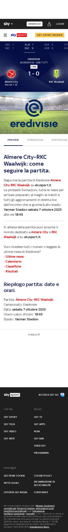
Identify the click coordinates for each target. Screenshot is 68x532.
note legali (11, 482)
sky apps (40, 424)
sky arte (9, 438)
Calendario (14, 261)
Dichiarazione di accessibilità (44, 483)
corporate (41, 492)
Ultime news (15, 256)
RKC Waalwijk (20, 185)
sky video (10, 431)
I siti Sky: (8, 409)
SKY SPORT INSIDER (50, 35)
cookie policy (43, 475)
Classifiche (13, 266)
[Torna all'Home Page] (19, 35)
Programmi (41, 452)
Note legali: (10, 467)
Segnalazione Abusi (39, 527)
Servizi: (38, 409)
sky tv (38, 417)
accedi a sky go (49, 394)
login (60, 23)
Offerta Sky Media (15, 492)
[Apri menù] (5, 35)
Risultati (12, 271)
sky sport (10, 417)
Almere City (39, 232)
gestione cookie (14, 475)
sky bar (39, 438)
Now (37, 431)
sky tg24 (9, 424)
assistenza (18, 513)
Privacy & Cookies (26, 508)
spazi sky (40, 445)
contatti (30, 513)
